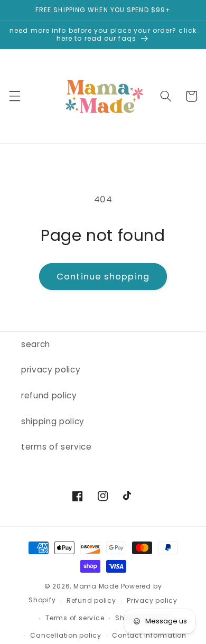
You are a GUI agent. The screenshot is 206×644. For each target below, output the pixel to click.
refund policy (49, 395)
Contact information (149, 635)
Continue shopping (103, 276)
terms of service (56, 446)
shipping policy (53, 421)
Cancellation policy (65, 635)
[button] (14, 96)
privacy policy (50, 369)
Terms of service (74, 617)
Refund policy (91, 600)
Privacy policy (152, 600)
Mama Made (96, 586)
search (35, 344)
